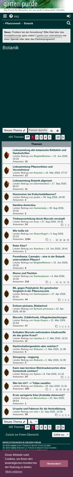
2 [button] (37, 137)
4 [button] (45, 137)
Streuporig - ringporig (26, 357)
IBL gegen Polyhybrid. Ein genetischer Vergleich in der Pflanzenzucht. (35, 289)
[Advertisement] (36, 87)
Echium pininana (43, 308)
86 (64, 240)
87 (68, 240)
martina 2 (39, 338)
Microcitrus (40, 398)
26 (68, 389)
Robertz (38, 349)
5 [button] (49, 137)
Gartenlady (40, 208)
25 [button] (58, 137)
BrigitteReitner (42, 156)
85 (60, 240)
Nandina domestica (24, 205)
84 (57, 240)
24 (60, 389)
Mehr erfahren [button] (13, 471)
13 (60, 282)
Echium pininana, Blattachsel (30, 305)
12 (57, 282)
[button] (27, 137)
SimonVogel (41, 233)
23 (57, 389)
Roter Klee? (20, 245)
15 (68, 282)
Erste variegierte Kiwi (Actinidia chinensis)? (39, 395)
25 (64, 389)
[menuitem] (14, 17)
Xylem (37, 374)
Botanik (11, 47)
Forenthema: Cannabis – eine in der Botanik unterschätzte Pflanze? (39, 258)
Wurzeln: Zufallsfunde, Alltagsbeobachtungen (40, 317)
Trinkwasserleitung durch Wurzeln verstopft (39, 218)
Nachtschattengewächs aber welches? (35, 346)
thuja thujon (41, 320)
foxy (36, 221)
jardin (37, 197)
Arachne (38, 248)
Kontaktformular (12, 35)
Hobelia (38, 386)
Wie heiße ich (21, 230)
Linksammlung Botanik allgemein (32, 180)
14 (64, 282)
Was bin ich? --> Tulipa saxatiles (32, 383)
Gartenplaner (41, 276)
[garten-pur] (34, 7)
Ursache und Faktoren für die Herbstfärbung (39, 408)
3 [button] (41, 137)
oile (36, 411)
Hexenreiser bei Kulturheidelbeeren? (34, 194)
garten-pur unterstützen (49, 35)
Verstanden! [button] (54, 463)
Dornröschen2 (41, 183)
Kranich (38, 172)
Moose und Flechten (25, 273)
